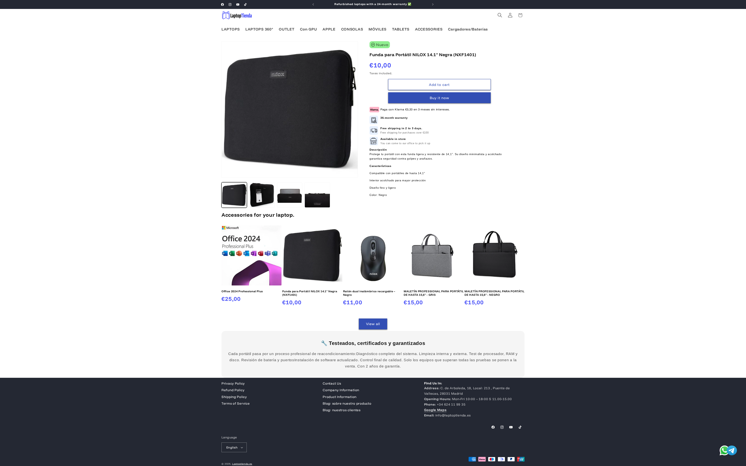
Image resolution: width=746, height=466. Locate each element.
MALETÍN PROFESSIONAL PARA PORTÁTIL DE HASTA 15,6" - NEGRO (494, 293)
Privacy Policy (233, 383)
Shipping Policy (234, 397)
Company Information (341, 390)
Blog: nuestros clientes (342, 410)
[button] (500, 15)
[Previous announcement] (313, 4)
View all (373, 324)
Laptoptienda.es (242, 463)
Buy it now (439, 98)
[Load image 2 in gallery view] (262, 195)
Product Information (339, 397)
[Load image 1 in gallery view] (234, 195)
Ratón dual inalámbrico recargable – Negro (369, 293)
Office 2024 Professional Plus (242, 291)
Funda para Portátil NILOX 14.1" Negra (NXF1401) (309, 293)
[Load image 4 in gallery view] (317, 195)
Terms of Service (235, 403)
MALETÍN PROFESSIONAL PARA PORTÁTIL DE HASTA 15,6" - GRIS (434, 293)
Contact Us (332, 383)
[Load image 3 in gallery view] (289, 195)
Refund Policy (232, 390)
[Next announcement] (433, 4)
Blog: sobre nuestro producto (347, 403)
